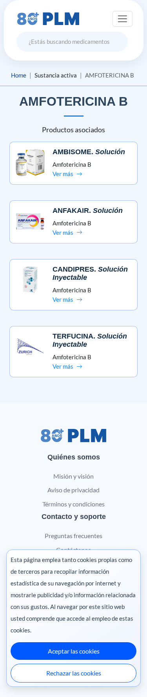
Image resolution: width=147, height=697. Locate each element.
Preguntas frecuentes (73, 535)
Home (18, 75)
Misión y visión (73, 476)
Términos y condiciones (73, 504)
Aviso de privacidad (73, 489)
